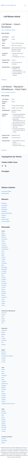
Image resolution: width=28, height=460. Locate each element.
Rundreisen (12, 30)
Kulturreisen (4, 211)
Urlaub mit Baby (5, 219)
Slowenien (3, 293)
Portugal (3, 277)
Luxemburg (4, 263)
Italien (2, 255)
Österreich (3, 273)
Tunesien (3, 431)
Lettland (3, 259)
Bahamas (3, 352)
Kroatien (3, 257)
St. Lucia (3, 362)
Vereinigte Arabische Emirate (8, 403)
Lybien (2, 417)
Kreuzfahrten (4, 205)
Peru (2, 342)
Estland (3, 241)
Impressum (24, 447)
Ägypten (3, 411)
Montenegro (4, 267)
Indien (2, 373)
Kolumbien (3, 340)
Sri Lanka (3, 395)
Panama (3, 320)
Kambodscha (4, 383)
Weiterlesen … (4, 79)
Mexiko (3, 318)
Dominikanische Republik (7, 356)
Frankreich (3, 245)
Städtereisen (4, 209)
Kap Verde (3, 413)
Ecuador (3, 338)
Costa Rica (3, 312)
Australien (3, 438)
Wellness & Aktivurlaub (6, 213)
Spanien (3, 295)
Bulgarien (3, 235)
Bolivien (3, 332)
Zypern (3, 305)
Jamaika (3, 360)
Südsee (3, 442)
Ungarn (3, 303)
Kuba (2, 316)
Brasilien (3, 334)
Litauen (3, 261)
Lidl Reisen (7, 30)
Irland (2, 251)
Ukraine (3, 301)
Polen (2, 275)
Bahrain (3, 369)
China (2, 371)
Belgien (3, 233)
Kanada (3, 314)
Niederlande (4, 269)
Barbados (3, 354)
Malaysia (3, 387)
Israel (2, 377)
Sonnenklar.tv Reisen (6, 191)
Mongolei (3, 389)
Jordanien (3, 381)
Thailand (3, 399)
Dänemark (3, 237)
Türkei (2, 299)
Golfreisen (3, 215)
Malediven (3, 385)
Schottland (4, 283)
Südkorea (3, 397)
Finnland (3, 243)
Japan (2, 379)
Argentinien (4, 330)
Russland (3, 281)
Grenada (3, 358)
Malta (2, 265)
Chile (2, 336)
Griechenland (4, 247)
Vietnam (3, 401)
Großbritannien (4, 249)
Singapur (3, 393)
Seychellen (3, 427)
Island (2, 30)
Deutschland (4, 239)
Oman (2, 391)
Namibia (3, 423)
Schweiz (3, 287)
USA (2, 322)
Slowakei (3, 291)
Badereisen (4, 203)
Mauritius (3, 421)
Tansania (3, 429)
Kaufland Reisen (5, 193)
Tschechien (4, 297)
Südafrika (3, 425)
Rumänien (3, 279)
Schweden (3, 285)
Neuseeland (4, 440)
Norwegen (3, 271)
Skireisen (3, 217)
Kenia (2, 415)
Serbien (3, 289)
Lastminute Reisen (5, 221)
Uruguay (3, 344)
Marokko (3, 419)
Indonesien (4, 375)
